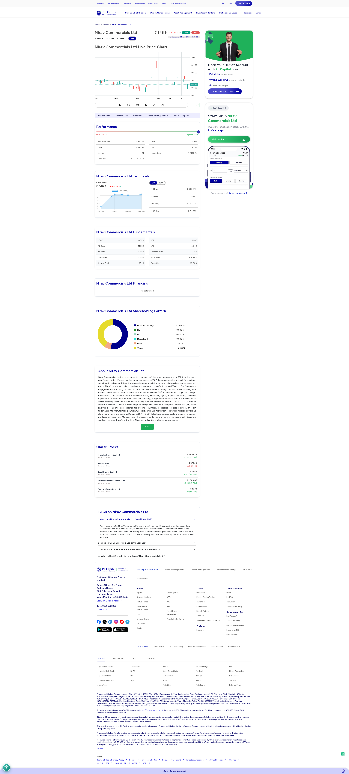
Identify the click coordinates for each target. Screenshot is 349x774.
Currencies (200, 602)
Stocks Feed (102, 685)
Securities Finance (252, 13)
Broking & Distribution (135, 13)
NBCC (198, 680)
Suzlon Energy (202, 667)
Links (99, 756)
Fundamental (104, 116)
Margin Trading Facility (205, 597)
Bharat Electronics (236, 671)
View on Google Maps (108, 600)
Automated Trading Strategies (208, 620)
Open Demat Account (223, 91)
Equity (139, 593)
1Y (146, 105)
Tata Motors (135, 667)
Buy (186, 33)
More (147, 427)
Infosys (199, 676)
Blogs (164, 3)
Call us (100, 609)
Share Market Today (234, 606)
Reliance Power (235, 685)
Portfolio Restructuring (175, 619)
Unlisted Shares (143, 619)
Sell (195, 33)
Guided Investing (233, 621)
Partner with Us (114, 3)
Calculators (150, 658)
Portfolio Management (235, 625)
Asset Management (183, 13)
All (163, 105)
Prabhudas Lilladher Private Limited (111, 578)
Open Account (244, 3)
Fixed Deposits (172, 593)
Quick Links (142, 578)
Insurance (200, 630)
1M (137, 105)
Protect (200, 626)
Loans (228, 593)
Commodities (201, 606)
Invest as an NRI (232, 630)
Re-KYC (229, 597)
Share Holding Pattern (158, 116)
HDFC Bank (233, 676)
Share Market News (177, 3)
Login (230, 3)
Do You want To (234, 612)
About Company (181, 116)
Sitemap (232, 760)
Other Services (234, 588)
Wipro (132, 680)
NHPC (132, 671)
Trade (199, 588)
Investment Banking (205, 13)
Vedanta (232, 680)
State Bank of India (170, 671)
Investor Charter (149, 760)
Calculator (230, 602)
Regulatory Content (171, 760)
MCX (117, 763)
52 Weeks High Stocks (106, 671)
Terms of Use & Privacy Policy (110, 760)
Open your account (237, 193)
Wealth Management (160, 13)
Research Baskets (144, 597)
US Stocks (141, 624)
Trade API (200, 616)
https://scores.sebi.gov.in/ (151, 710)
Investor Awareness (195, 760)
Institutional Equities (229, 13)
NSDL (145, 763)
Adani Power (168, 676)
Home (97, 25)
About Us (100, 3)
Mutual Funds (142, 602)
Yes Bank (199, 671)
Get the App (218, 139)
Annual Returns (216, 760)
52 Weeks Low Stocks (105, 680)
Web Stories (153, 3)
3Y (154, 105)
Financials (137, 116)
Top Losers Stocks (104, 676)
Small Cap (99, 38)
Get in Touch (140, 3)
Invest (140, 588)
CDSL (165, 680)
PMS (168, 602)
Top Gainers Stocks (105, 667)
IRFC (231, 667)
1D (120, 105)
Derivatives (200, 593)
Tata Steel (167, 685)
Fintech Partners (202, 611)
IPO (138, 614)
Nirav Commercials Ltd (121, 25)
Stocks (106, 25)
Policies (132, 760)
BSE (132, 38)
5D (128, 105)
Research (127, 3)
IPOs (134, 658)
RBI (125, 763)
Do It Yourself (231, 616)
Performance (122, 116)
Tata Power (200, 685)
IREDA (165, 667)
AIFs (168, 606)
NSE (99, 763)
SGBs (169, 597)
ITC (131, 676)
